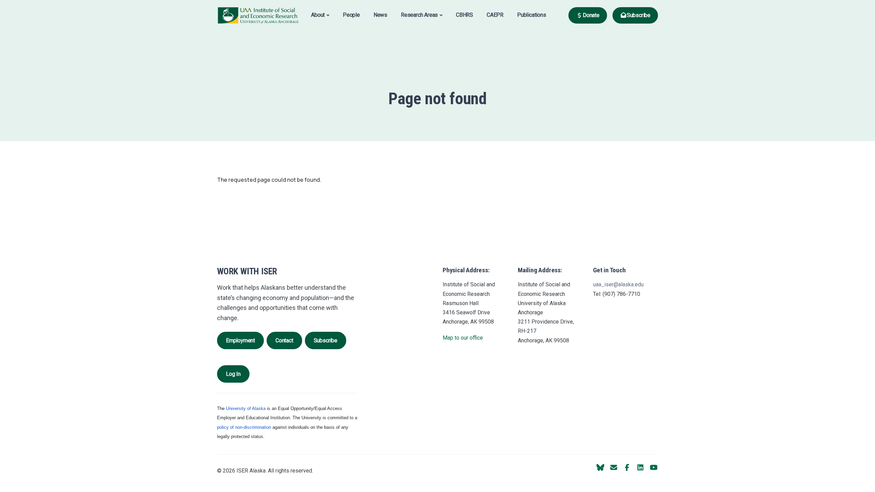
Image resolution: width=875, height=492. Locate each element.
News (380, 15)
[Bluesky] (600, 467)
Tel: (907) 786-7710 (616, 294)
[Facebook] (627, 467)
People (351, 15)
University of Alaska (246, 408)
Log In (233, 374)
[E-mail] (613, 467)
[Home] (258, 15)
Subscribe (325, 340)
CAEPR (495, 15)
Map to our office (463, 337)
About (318, 15)
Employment (240, 340)
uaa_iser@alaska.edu (618, 284)
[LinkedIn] (640, 467)
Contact (284, 340)
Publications (531, 15)
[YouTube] (653, 467)
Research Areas (419, 15)
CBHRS (464, 15)
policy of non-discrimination (244, 427)
